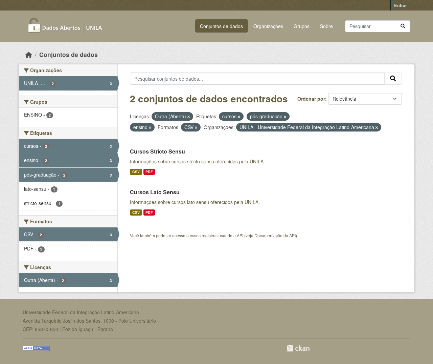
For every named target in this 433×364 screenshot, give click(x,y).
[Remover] (188, 116)
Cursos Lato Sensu (155, 192)
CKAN (298, 348)
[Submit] (403, 26)
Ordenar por (311, 98)
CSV (136, 171)
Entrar (400, 5)
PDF (149, 171)
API (240, 235)
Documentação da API (275, 235)
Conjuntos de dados (221, 26)
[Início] (28, 54)
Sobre (326, 26)
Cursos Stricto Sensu (157, 151)
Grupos (302, 26)
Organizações (268, 26)
